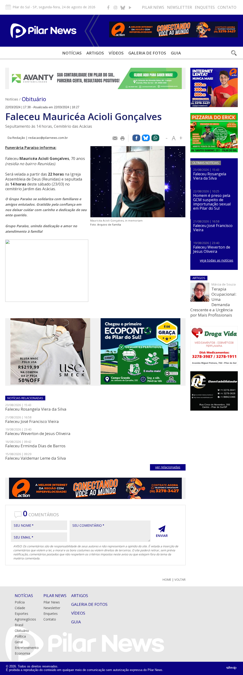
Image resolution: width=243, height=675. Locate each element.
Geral (19, 642)
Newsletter (179, 7)
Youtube (129, 7)
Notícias (72, 53)
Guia (176, 53)
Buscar (233, 53)
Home (167, 579)
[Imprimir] (123, 138)
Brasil (19, 625)
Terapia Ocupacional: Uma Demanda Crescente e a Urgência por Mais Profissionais (213, 302)
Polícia (20, 602)
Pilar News (153, 7)
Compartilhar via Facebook (136, 138)
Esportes (21, 613)
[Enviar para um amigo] (115, 138)
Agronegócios (25, 619)
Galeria (147, 53)
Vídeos (116, 53)
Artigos (95, 53)
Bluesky (122, 7)
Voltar (180, 579)
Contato (227, 7)
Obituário (34, 99)
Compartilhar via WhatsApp (155, 138)
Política (20, 636)
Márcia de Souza (223, 284)
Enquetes (205, 7)
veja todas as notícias (216, 260)
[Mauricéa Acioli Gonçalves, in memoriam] (138, 181)
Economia (22, 653)
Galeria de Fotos (89, 604)
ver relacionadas (167, 467)
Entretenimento (27, 647)
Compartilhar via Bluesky (146, 138)
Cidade (20, 608)
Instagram (115, 7)
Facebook (108, 7)
